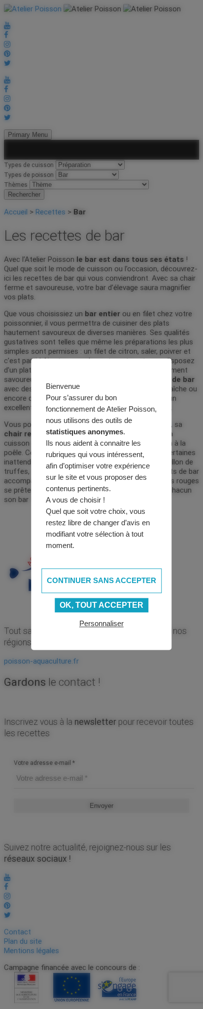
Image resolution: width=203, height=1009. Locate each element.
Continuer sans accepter (101, 580)
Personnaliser (101, 624)
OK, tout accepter (101, 605)
